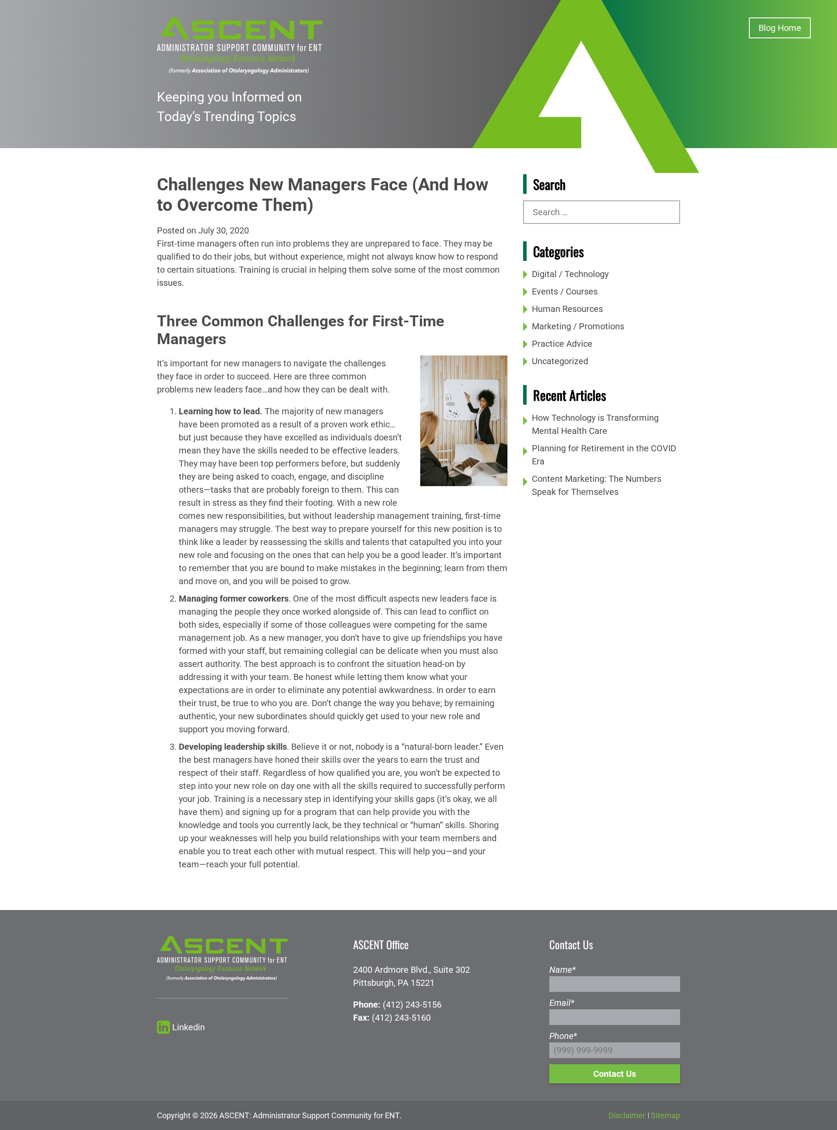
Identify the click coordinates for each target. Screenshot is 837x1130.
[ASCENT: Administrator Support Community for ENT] (240, 45)
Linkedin (188, 1027)
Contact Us (614, 1074)
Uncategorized (560, 361)
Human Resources (567, 309)
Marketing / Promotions (578, 326)
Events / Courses (565, 291)
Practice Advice (562, 343)
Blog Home (780, 28)
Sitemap (665, 1115)
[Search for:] (601, 212)
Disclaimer (627, 1115)
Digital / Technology (570, 274)
